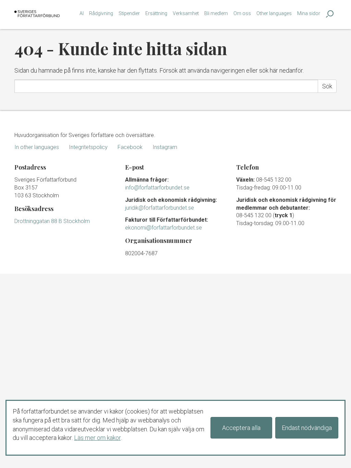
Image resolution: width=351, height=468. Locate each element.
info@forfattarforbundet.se (157, 187)
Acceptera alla (241, 427)
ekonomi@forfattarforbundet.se (163, 227)
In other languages (36, 147)
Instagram (165, 147)
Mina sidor (308, 13)
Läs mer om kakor (97, 437)
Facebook (130, 147)
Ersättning (156, 13)
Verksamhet (186, 13)
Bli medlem (216, 13)
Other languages (274, 13)
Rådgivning (101, 13)
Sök (327, 86)
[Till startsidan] (37, 13)
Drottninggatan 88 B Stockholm (52, 221)
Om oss (242, 13)
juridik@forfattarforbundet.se (159, 208)
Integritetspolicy (88, 147)
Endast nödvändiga (307, 427)
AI (82, 13)
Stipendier (129, 13)
